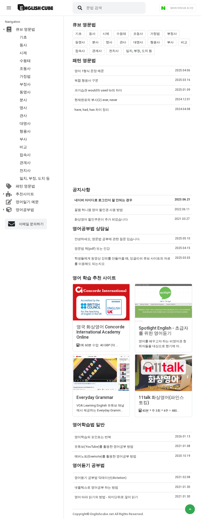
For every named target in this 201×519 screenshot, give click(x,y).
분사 (23, 100)
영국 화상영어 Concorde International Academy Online (100, 332)
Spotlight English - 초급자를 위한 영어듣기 (163, 331)
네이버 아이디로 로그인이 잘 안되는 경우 (103, 200)
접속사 (25, 155)
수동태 (25, 61)
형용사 (25, 131)
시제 (23, 53)
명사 (23, 108)
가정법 (25, 76)
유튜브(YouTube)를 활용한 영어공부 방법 (104, 446)
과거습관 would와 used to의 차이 (98, 90)
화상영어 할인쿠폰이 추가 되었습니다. (101, 219)
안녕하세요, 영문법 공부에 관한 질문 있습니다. (107, 239)
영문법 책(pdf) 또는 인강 (92, 248)
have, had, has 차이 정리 (92, 109)
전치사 (25, 170)
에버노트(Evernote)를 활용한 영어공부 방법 (105, 456)
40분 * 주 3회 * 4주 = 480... (160, 410)
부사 (23, 139)
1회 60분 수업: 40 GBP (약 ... (98, 345)
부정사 (25, 84)
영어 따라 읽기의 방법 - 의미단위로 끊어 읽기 (106, 497)
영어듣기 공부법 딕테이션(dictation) (100, 478)
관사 (23, 115)
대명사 (25, 123)
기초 (23, 37)
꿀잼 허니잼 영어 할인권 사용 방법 (99, 210)
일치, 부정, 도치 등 (35, 178)
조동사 (25, 68)
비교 (23, 147)
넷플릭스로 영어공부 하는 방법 (96, 487)
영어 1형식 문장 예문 (89, 71)
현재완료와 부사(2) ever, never (96, 100)
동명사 (25, 92)
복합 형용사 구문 (86, 80)
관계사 (25, 163)
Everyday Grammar (94, 397)
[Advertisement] (132, 149)
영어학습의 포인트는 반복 (93, 437)
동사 (23, 45)
